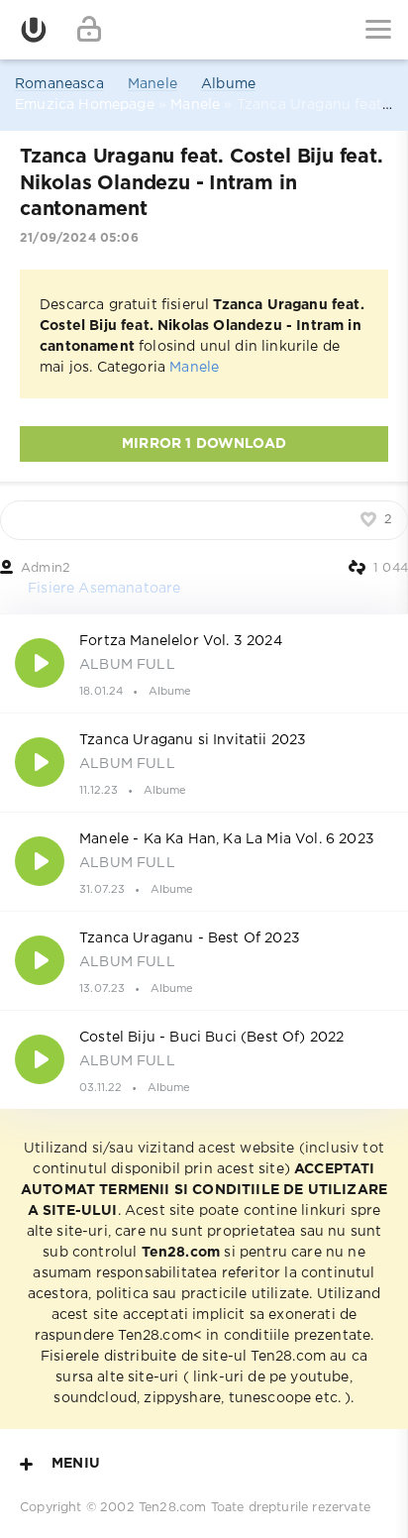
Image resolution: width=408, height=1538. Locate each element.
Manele (152, 84)
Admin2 (45, 568)
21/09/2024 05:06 (79, 238)
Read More (204, 663)
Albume (228, 84)
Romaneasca (59, 84)
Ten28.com (173, 1507)
